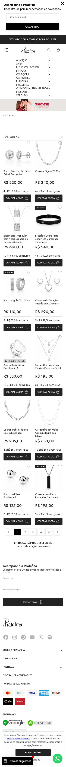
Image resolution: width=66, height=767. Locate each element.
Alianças (33, 60)
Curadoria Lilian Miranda (33, 88)
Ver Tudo (33, 95)
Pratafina (28, 50)
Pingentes (33, 85)
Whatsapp (41, 637)
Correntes (33, 77)
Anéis (33, 63)
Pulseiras (33, 81)
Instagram (15, 637)
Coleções (33, 74)
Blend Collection (33, 67)
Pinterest (23, 637)
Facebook (6, 637)
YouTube (32, 637)
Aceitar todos (33, 752)
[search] (49, 50)
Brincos (33, 70)
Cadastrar (30, 602)
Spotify (50, 637)
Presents (33, 92)
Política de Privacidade (18, 738)
